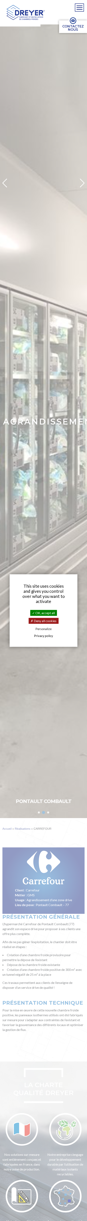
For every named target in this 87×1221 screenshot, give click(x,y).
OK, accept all (45, 613)
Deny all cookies (44, 621)
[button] (25, 12)
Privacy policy (43, 636)
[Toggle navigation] (79, 7)
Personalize (43, 629)
